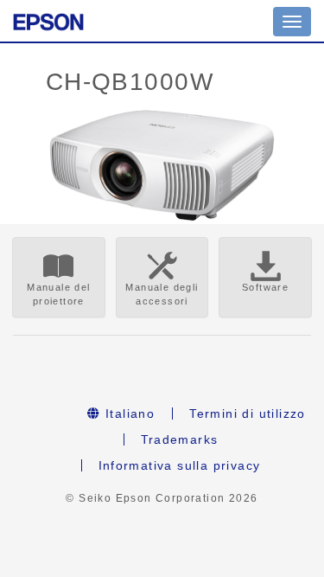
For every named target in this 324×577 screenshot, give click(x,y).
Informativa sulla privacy (179, 465)
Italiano (128, 413)
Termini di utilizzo (247, 413)
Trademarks (180, 439)
